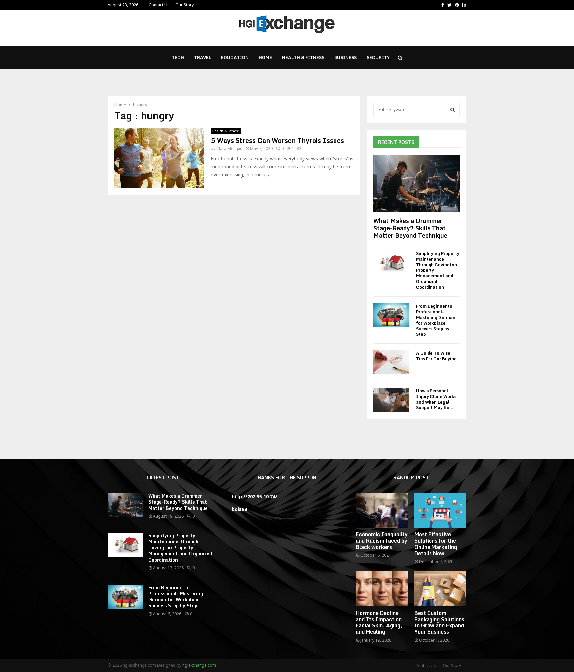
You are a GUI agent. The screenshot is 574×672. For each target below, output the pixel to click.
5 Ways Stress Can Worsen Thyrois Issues (277, 140)
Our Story (184, 5)
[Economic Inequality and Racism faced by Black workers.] (382, 510)
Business (345, 57)
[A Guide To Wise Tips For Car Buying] (391, 362)
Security (378, 57)
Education (235, 57)
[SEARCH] (452, 109)
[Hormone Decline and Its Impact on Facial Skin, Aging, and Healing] (382, 588)
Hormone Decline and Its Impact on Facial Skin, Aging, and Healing (379, 622)
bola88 (239, 509)
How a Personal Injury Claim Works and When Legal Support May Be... (436, 399)
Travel (202, 57)
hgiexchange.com (199, 665)
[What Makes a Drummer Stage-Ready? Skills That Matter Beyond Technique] (416, 183)
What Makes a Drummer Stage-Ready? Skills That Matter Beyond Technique (410, 228)
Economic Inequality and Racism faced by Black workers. (382, 540)
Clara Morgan (229, 148)
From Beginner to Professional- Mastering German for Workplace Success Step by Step (435, 319)
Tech (178, 57)
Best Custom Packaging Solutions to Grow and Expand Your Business (439, 622)
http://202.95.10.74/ (254, 496)
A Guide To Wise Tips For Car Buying (436, 355)
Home (265, 57)
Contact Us (159, 5)
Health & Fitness (303, 57)
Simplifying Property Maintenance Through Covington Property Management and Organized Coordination (180, 548)
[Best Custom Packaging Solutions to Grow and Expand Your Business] (440, 588)
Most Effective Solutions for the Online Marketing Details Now (435, 544)
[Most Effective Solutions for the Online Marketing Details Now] (440, 510)
